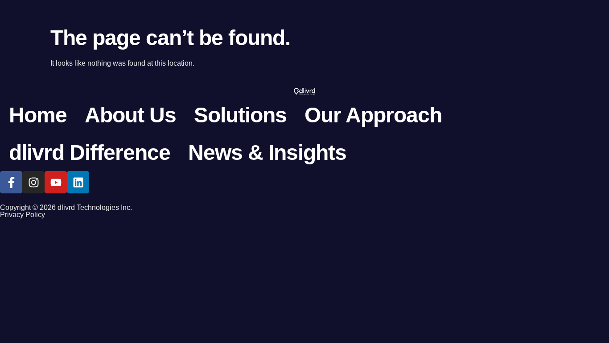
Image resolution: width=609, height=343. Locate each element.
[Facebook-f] (11, 182)
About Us (130, 115)
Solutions (240, 115)
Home (38, 115)
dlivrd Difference (89, 152)
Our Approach (373, 115)
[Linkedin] (78, 182)
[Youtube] (56, 182)
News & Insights (267, 152)
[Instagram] (33, 182)
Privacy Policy (22, 214)
